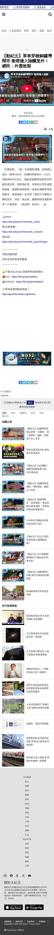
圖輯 (27, 861)
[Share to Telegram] (28, 122)
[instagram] (5, 875)
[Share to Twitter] (24, 122)
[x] (23, 875)
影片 (27, 781)
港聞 (41, 31)
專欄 (27, 808)
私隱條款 (42, 922)
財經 (27, 799)
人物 (27, 821)
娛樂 (27, 857)
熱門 (34, 31)
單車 (41, 413)
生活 (27, 826)
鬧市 (13, 413)
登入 (30, 402)
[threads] (17, 875)
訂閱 (48, 402)
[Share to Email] (36, 122)
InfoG (27, 804)
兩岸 (49, 31)
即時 (26, 31)
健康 (27, 830)
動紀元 (5, 416)
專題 (27, 812)
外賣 (33, 413)
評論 (27, 817)
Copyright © (9, 924)
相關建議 (7, 922)
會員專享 (16, 31)
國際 (27, 795)
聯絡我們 (19, 922)
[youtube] (29, 875)
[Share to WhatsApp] (32, 122)
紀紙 (27, 844)
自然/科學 (27, 839)
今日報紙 (27, 777)
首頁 (4, 31)
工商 (27, 866)
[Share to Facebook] (20, 122)
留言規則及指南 (4, 395)
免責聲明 (30, 922)
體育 (27, 848)
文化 (27, 835)
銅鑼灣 (23, 413)
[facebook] (11, 875)
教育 (27, 852)
